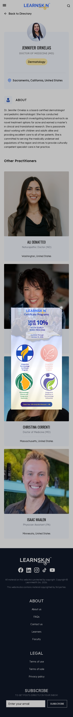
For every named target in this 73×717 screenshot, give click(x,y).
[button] (36, 359)
